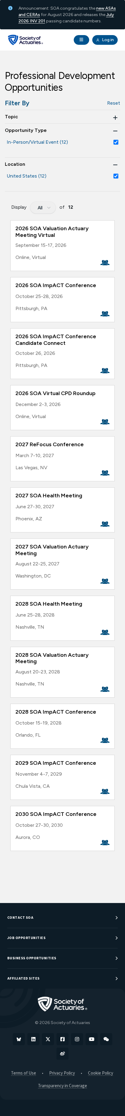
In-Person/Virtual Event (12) (37, 142)
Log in (107, 39)
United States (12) (26, 176)
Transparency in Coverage (62, 1086)
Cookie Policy (100, 1073)
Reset (113, 103)
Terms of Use (23, 1073)
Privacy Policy (62, 1073)
